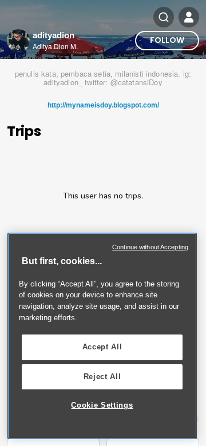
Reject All (102, 376)
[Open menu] (189, 17)
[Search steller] (163, 17)
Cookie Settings (102, 405)
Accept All (102, 347)
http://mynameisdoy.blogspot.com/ (103, 105)
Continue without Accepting (150, 247)
